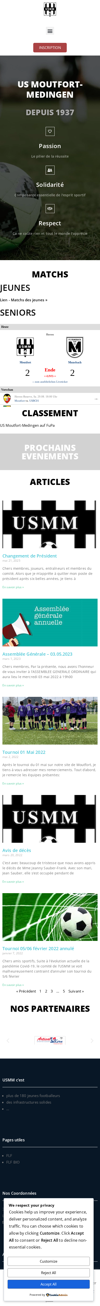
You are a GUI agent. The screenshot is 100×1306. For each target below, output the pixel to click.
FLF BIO (13, 1162)
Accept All (49, 1284)
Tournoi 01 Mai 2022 (23, 752)
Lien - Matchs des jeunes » (24, 299)
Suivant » (76, 991)
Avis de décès (16, 850)
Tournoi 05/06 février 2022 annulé (38, 948)
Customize (48, 1261)
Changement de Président (29, 556)
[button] (50, 31)
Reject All (48, 1272)
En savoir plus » (13, 587)
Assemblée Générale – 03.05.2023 (37, 654)
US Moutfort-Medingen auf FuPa (27, 425)
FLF (9, 1155)
